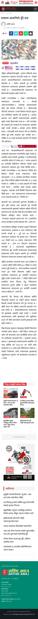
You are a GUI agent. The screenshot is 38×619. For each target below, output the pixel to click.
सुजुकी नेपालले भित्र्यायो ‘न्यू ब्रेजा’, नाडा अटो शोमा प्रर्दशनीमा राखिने (17, 496)
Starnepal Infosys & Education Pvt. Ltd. (24, 614)
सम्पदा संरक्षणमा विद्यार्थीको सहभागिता (18, 526)
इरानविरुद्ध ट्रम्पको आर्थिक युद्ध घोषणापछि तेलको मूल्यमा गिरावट (19, 504)
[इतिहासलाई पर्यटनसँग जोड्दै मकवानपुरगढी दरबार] (27, 413)
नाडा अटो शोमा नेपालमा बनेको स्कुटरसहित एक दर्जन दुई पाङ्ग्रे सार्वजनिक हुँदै (19, 532)
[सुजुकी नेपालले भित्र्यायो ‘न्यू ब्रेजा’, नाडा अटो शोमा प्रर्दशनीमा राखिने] (11, 393)
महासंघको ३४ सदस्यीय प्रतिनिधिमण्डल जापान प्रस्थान (17, 548)
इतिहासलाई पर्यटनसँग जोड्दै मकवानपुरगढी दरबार (14, 520)
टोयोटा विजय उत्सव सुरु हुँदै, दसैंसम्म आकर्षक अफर (17, 540)
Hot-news (6, 397)
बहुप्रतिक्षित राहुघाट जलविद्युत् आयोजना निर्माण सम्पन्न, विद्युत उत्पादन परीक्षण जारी (18, 512)
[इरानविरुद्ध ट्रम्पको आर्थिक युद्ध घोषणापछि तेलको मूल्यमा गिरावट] (27, 393)
